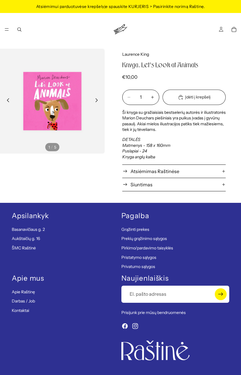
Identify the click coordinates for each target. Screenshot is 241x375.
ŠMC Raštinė (24, 248)
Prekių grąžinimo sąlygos (144, 238)
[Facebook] (124, 326)
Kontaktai (20, 310)
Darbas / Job (23, 301)
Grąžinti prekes (135, 229)
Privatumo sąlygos (138, 266)
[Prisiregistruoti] (221, 294)
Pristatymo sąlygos (138, 257)
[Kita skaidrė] (98, 101)
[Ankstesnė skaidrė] (6, 101)
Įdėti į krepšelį (197, 97)
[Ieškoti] (19, 29)
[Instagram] (135, 326)
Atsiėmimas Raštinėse (154, 171)
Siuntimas (141, 185)
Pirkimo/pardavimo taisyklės (147, 248)
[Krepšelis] (233, 29)
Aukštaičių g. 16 (26, 238)
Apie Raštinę (23, 291)
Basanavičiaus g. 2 (28, 229)
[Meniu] (7, 29)
